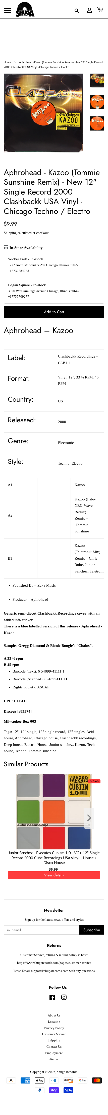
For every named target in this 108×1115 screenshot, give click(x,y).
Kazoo (80, 745)
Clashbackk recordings (78, 738)
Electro (29, 745)
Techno (21, 751)
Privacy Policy (54, 1028)
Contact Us (54, 1046)
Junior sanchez (61, 745)
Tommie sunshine (42, 751)
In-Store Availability (26, 248)
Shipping (10, 233)
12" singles (76, 732)
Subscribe (91, 930)
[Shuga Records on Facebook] (52, 998)
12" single (28, 732)
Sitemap (54, 1059)
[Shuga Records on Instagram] (64, 998)
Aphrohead (23, 738)
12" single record (51, 732)
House (42, 745)
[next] (92, 818)
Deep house (13, 745)
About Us (54, 1015)
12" (16, 732)
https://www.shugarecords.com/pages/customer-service (54, 963)
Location (54, 1022)
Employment (54, 1053)
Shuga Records (67, 1072)
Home (7, 62)
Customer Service (54, 1034)
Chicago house (46, 738)
